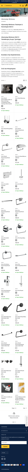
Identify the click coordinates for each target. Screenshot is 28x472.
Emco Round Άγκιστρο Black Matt (6, 371)
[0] (25, 5)
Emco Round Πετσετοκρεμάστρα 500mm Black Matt (5, 344)
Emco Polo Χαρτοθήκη (20, 237)
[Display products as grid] (24, 80)
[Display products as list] (26, 80)
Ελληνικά (3, 452)
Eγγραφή (5, 446)
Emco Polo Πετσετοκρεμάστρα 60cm (20, 265)
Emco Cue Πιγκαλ (19, 184)
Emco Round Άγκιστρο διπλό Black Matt (6, 317)
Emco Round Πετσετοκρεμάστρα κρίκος (5, 158)
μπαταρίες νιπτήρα (5, 74)
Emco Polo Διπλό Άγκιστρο (5, 238)
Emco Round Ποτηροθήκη (7, 128)
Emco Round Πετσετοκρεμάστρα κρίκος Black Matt (19, 344)
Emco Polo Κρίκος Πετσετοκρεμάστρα (5, 265)
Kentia (16, 395)
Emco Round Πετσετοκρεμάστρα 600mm (19, 130)
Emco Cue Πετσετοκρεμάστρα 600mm (5, 212)
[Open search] (20, 5)
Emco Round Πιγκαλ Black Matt (19, 371)
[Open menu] (2, 5)
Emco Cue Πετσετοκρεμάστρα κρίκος (19, 212)
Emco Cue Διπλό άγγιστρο (5, 184)
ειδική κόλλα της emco (13, 49)
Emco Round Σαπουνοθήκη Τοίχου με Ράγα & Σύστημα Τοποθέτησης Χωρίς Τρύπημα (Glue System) (6, 101)
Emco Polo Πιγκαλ (19, 290)
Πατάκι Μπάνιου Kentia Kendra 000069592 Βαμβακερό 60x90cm (20, 398)
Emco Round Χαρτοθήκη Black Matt (20, 317)
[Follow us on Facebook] (2, 459)
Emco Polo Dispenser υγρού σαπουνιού (5, 291)
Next (24, 408)
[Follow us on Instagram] (5, 459)
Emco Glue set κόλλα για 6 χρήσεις (6, 397)
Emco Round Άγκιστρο (20, 98)
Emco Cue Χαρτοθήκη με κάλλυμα (20, 157)
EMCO (2, 96)
